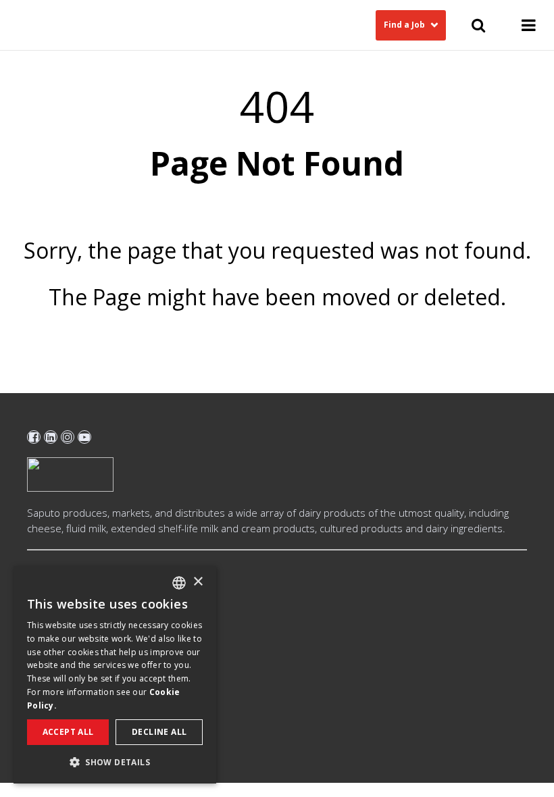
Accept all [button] (68, 732)
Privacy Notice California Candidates (109, 658)
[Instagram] (67, 437)
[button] (115, 762)
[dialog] (115, 674)
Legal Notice (54, 593)
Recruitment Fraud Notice (86, 681)
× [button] (198, 582)
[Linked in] (50, 437)
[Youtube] (84, 437)
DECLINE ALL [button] (159, 732)
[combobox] (179, 583)
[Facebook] (34, 437)
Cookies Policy (59, 614)
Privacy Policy (57, 637)
